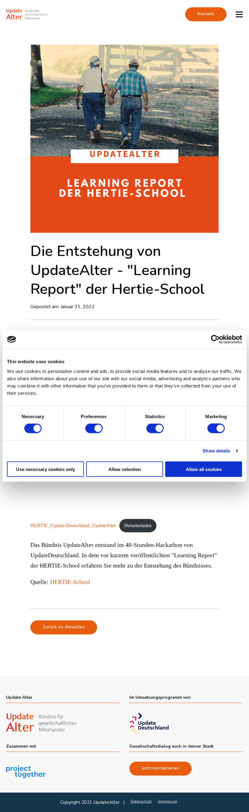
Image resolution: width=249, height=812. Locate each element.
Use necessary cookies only (45, 469)
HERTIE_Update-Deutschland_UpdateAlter (73, 525)
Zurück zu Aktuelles (64, 627)
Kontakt (206, 14)
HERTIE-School (70, 581)
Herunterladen (138, 525)
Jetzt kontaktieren (160, 768)
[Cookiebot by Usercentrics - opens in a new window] (215, 339)
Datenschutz (141, 801)
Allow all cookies (204, 469)
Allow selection (124, 469)
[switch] (94, 428)
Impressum (167, 801)
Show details (216, 450)
